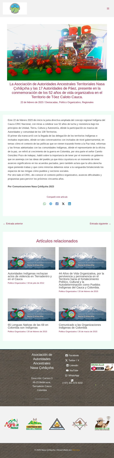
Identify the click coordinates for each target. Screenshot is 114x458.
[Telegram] (50, 203)
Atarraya (76, 450)
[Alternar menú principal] (108, 8)
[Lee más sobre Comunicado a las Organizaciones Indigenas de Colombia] (82, 309)
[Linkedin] (69, 203)
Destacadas (51, 102)
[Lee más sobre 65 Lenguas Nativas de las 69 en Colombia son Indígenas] (31, 309)
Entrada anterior (13, 223)
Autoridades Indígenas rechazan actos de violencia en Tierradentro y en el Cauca (30, 276)
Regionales (88, 102)
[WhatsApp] (44, 203)
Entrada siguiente (100, 223)
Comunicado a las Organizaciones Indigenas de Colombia (80, 326)
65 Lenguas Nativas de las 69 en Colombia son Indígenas (28, 326)
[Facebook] (57, 203)
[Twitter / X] (63, 203)
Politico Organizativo (70, 102)
